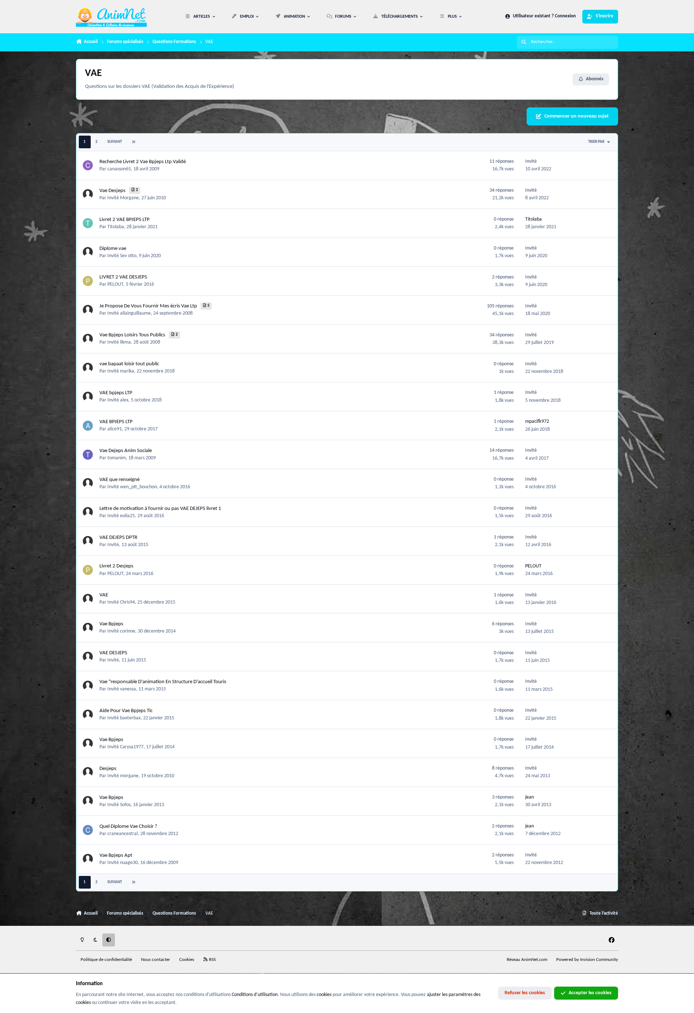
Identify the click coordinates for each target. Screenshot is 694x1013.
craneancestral (122, 834)
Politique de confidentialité (106, 960)
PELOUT (115, 284)
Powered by (587, 960)
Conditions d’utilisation (255, 994)
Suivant (114, 142)
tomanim (116, 458)
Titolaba (115, 227)
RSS (212, 960)
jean (529, 797)
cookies (324, 994)
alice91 (114, 429)
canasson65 (119, 169)
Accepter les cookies (590, 993)
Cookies (186, 960)
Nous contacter (155, 960)
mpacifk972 (537, 421)
